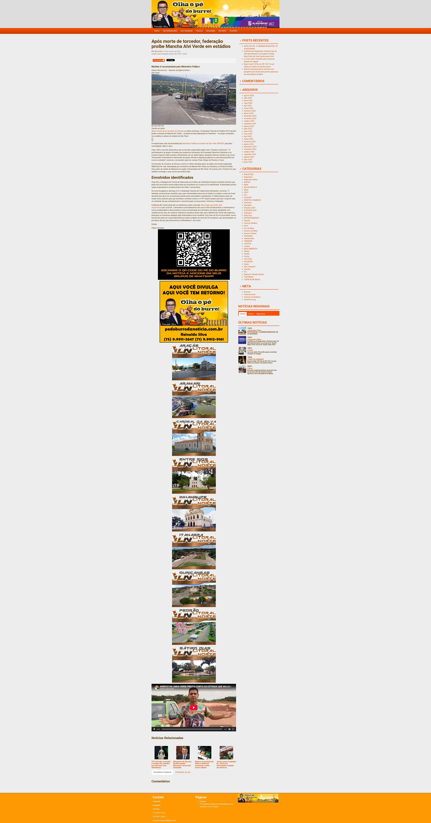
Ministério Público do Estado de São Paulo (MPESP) (203, 143)
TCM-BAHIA (248, 277)
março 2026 (248, 108)
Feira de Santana (250, 223)
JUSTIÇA (247, 244)
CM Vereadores (170, 31)
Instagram (157, 805)
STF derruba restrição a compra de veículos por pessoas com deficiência (161, 765)
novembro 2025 (250, 118)
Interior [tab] (251, 314)
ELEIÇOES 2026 (250, 210)
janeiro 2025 (249, 144)
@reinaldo (159, 51)
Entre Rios (248, 215)
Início (157, 31)
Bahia (246, 185)
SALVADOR (248, 262)
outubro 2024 (249, 152)
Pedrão (247, 254)
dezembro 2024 (250, 147)
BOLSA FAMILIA (250, 187)
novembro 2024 (250, 149)
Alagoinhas (248, 177)
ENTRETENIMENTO (251, 218)
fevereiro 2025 (250, 142)
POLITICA (248, 259)
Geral (246, 226)
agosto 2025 (249, 126)
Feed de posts (249, 294)
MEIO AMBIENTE (250, 249)
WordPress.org (250, 300)
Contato (233, 31)
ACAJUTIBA (248, 174)
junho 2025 (248, 131)
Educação (210, 31)
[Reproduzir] (154, 729)
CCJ (245, 195)
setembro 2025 (250, 124)
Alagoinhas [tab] (260, 314)
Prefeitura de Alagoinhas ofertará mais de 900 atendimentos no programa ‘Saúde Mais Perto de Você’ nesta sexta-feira (260, 53)
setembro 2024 (250, 154)
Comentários (158, 60)
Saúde (246, 264)
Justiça (247, 246)
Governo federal (250, 233)
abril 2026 (248, 106)
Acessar (247, 292)
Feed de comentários (252, 297)
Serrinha (247, 269)
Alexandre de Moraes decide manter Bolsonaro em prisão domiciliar (182, 765)
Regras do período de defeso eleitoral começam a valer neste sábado (204, 765)
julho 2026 (248, 98)
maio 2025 (248, 134)
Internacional (249, 238)
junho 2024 (248, 162)
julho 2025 (248, 129)
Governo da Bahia (250, 231)
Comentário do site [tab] (182, 772)
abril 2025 (248, 136)
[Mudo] (229, 729)
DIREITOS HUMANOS (252, 200)
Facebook (156, 801)
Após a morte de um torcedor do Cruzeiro (168, 131)
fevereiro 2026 (250, 111)
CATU (246, 192)
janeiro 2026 (249, 113)
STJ (245, 272)
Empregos (248, 213)
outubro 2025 (249, 121)
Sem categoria (249, 267)
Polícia (199, 31)
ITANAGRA (248, 241)
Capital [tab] (242, 314)
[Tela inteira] (233, 729)
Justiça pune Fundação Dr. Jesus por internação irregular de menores (226, 765)
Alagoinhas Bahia (250, 180)
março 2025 (248, 139)
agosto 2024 (249, 157)
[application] (194, 707)
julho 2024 (248, 159)
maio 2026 (248, 103)
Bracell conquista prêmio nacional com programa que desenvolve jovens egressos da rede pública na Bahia (261, 71)
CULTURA (247, 197)
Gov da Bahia (186, 31)
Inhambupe (248, 236)
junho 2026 (248, 100)
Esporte (222, 31)
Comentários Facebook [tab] (162, 772)
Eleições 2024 (249, 208)
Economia (248, 203)
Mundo (246, 251)
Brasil (246, 190)
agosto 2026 (249, 95)
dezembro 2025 (250, 116)
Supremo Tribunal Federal (254, 274)
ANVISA (247, 182)
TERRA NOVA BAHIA (252, 279)
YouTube (156, 809)
